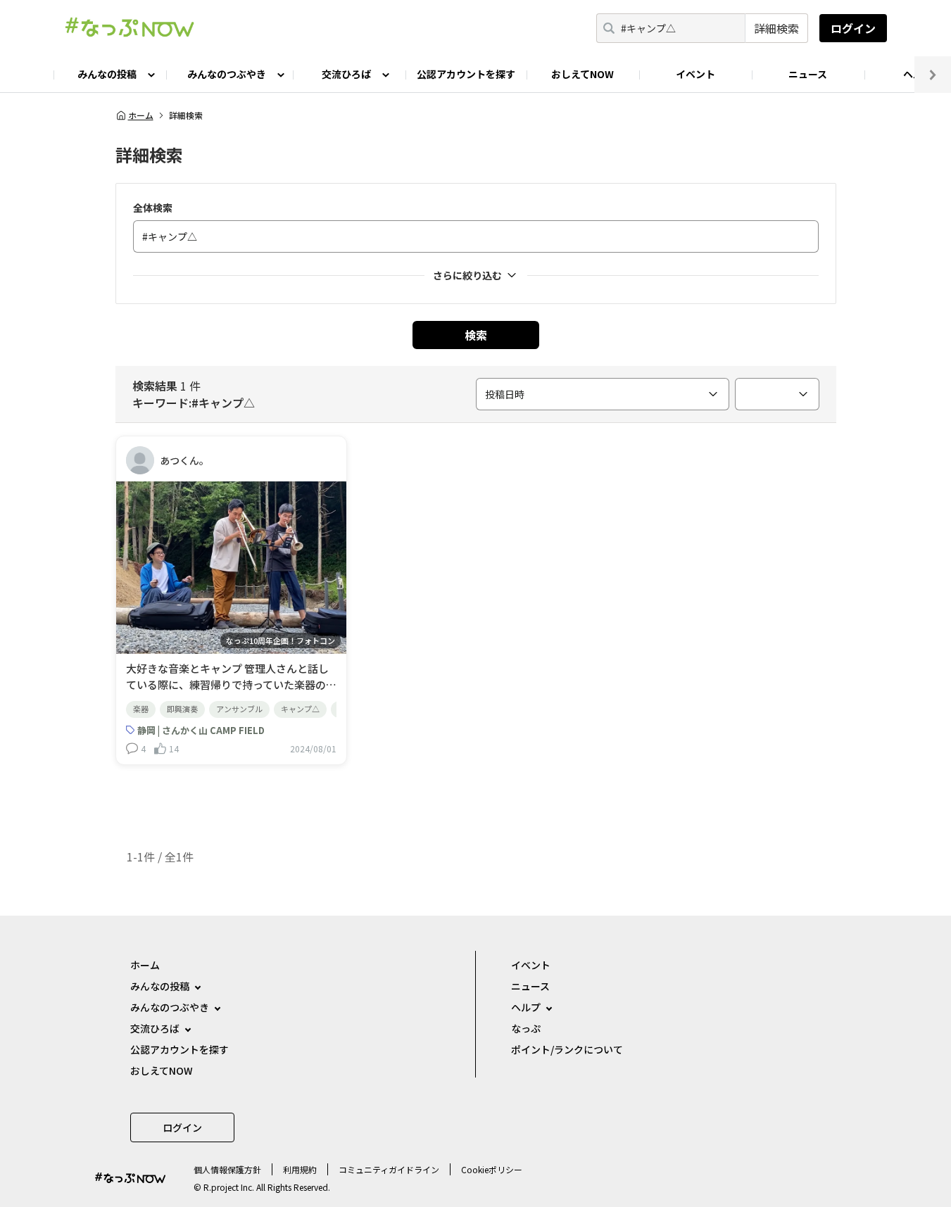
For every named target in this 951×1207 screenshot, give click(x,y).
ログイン (853, 28)
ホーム (140, 115)
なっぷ (526, 1028)
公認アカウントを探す (466, 74)
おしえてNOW (582, 74)
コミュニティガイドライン (389, 1169)
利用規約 (300, 1169)
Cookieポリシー (491, 1169)
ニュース (807, 74)
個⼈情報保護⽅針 (227, 1169)
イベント (695, 74)
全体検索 (152, 208)
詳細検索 (776, 28)
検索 (476, 335)
